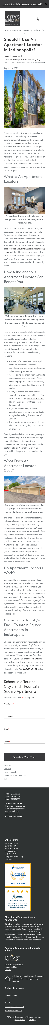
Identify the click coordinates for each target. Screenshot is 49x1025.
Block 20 (8, 970)
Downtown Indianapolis (13, 1011)
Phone (6, 742)
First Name (8, 704)
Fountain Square (11, 995)
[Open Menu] (43, 19)
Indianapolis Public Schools (14, 1007)
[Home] (12, 18)
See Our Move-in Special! (22, 4)
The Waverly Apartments (14, 964)
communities (18, 143)
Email (6, 729)
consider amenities (35, 398)
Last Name (8, 716)
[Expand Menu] (44, 13)
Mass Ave (8, 1003)
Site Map (32, 1020)
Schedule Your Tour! (24, 757)
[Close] (46, 4)
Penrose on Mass (11, 967)
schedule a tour (33, 658)
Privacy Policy (20, 1020)
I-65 (6, 999)
